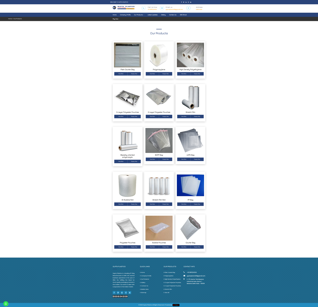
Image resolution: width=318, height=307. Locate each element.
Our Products (138, 15)
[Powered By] (176, 305)
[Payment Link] (155, 22)
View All (166, 292)
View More (120, 73)
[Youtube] (190, 2)
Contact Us (172, 15)
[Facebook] (181, 2)
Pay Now (115, 19)
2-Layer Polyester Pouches (159, 112)
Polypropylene (159, 69)
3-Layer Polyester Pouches (127, 112)
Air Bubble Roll (127, 200)
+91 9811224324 (152, 9)
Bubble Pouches (159, 243)
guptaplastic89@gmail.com (174, 9)
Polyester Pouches (127, 243)
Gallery (163, 15)
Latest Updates (153, 15)
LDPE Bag (190, 155)
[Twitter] (183, 2)
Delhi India (199, 9)
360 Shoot (183, 15)
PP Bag (190, 200)
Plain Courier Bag (128, 69)
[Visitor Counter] (120, 296)
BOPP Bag (159, 155)
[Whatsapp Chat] (5, 303)
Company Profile (125, 15)
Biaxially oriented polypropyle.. (127, 156)
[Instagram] (188, 2)
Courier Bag (190, 243)
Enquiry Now (134, 73)
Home (115, 15)
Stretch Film (190, 112)
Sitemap (143, 292)
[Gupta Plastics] (123, 7)
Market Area (144, 289)
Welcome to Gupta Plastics (119, 2)
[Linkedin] (186, 2)
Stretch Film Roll (159, 200)
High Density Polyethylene (190, 69)
